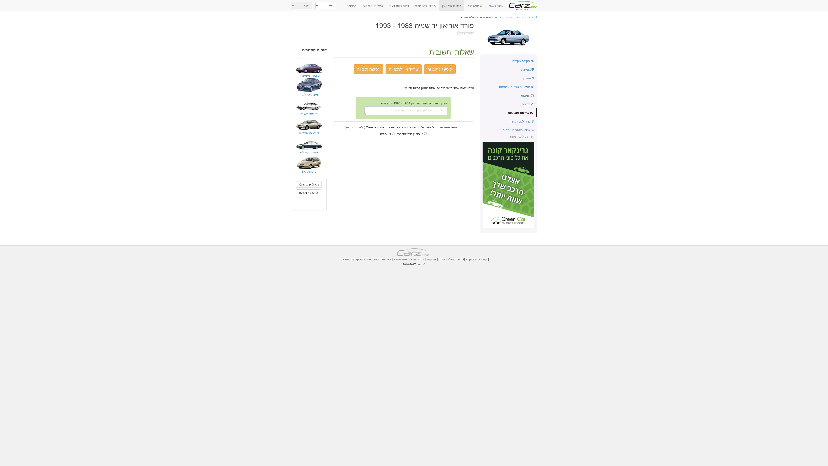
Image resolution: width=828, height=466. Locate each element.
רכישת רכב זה (368, 69)
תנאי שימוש (400, 259)
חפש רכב (473, 5)
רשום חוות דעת (307, 192)
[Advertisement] (414, 278)
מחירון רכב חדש (425, 5)
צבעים (526, 104)
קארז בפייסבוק (478, 259)
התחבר (351, 5)
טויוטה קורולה (309, 152)
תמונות (526, 95)
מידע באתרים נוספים (517, 130)
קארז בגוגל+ (455, 259)
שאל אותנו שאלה (308, 184)
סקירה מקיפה (521, 61)
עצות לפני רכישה (521, 121)
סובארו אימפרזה (309, 75)
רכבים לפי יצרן (451, 5)
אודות (442, 259)
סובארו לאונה (308, 114)
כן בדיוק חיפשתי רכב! (410, 134)
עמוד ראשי (496, 5)
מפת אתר (345, 259)
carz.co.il (532, 17)
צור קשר (431, 259)
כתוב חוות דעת (399, 5)
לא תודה (386, 134)
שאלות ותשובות (373, 5)
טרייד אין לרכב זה (403, 69)
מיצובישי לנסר (309, 94)
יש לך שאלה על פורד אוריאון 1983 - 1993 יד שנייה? (414, 103)
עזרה (421, 259)
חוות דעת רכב (521, 4)
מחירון (527, 78)
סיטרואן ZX (309, 171)
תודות (412, 259)
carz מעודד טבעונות (379, 259)
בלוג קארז (359, 259)
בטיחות (526, 69)
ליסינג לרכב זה (440, 69)
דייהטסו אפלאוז (309, 133)
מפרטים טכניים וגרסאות (515, 87)
